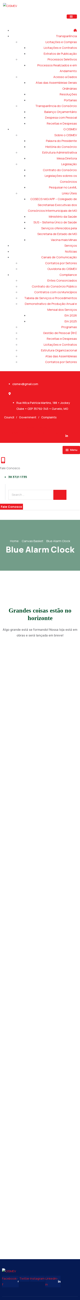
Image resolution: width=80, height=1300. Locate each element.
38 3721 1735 (17, 477)
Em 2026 (71, 315)
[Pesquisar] (59, 495)
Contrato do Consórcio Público (54, 286)
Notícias (71, 251)
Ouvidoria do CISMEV (62, 269)
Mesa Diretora (67, 158)
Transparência (66, 36)
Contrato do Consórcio (60, 170)
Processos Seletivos (62, 59)
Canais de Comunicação (59, 257)
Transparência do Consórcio (56, 106)
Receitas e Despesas (62, 123)
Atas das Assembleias (61, 356)
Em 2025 (71, 321)
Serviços (70, 245)
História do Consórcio (61, 147)
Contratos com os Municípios (55, 292)
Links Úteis (69, 193)
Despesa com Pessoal (61, 117)
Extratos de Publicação (60, 53)
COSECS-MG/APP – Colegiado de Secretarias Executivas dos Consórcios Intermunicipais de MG (52, 205)
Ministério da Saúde (63, 216)
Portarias (70, 100)
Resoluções (68, 94)
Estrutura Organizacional (59, 350)
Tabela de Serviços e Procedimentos (50, 298)
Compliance (68, 275)
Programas (69, 327)
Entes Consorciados (62, 280)
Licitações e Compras (61, 42)
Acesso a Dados (65, 77)
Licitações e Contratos (60, 48)
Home (14, 541)
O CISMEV (70, 129)
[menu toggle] (72, 16)
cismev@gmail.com (25, 384)
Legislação (69, 164)
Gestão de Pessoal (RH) (60, 333)
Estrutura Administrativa (59, 152)
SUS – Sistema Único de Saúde (55, 222)
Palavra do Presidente (61, 141)
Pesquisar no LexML (63, 187)
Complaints (49, 417)
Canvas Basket (32, 541)
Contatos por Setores (61, 263)
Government (27, 417)
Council (9, 417)
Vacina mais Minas (64, 240)
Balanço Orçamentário (60, 112)
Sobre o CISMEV (65, 135)
